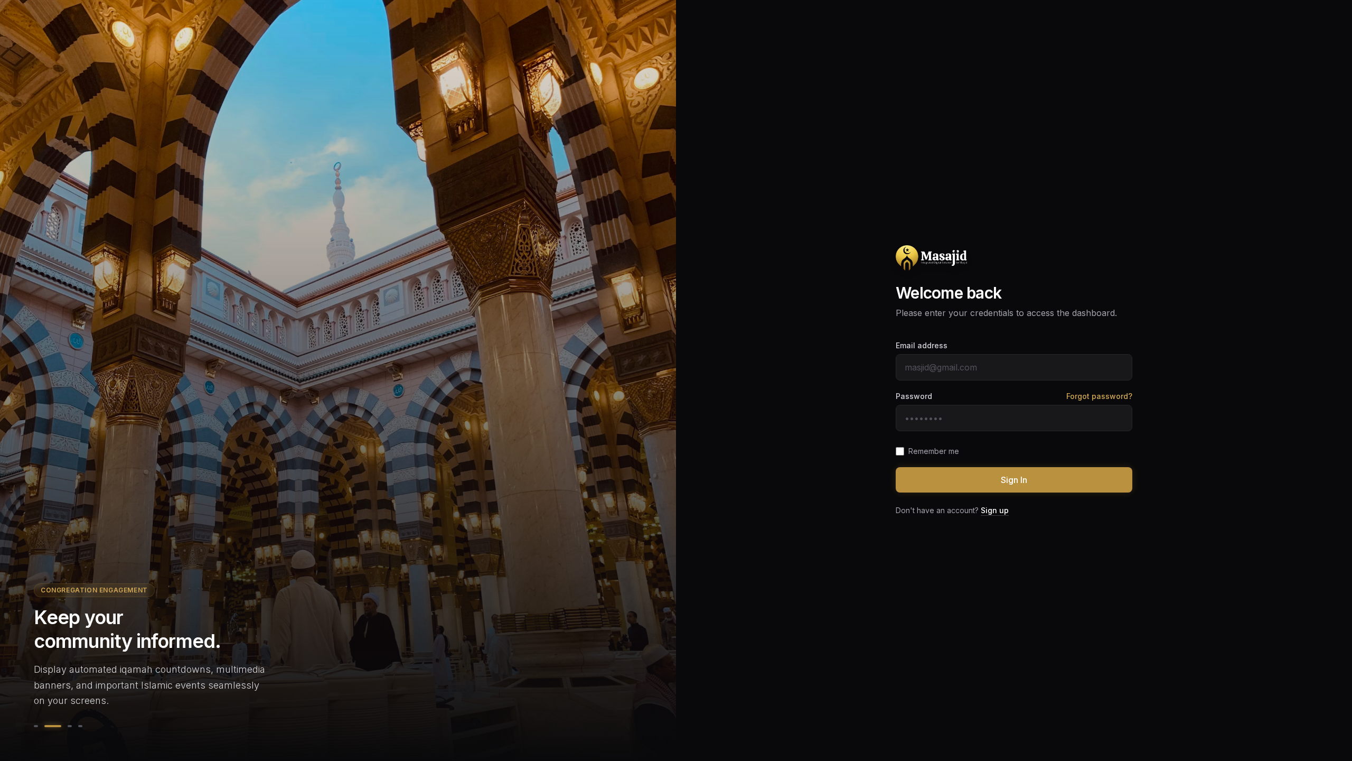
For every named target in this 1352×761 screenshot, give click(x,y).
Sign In (1014, 480)
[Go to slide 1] (36, 726)
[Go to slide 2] (52, 726)
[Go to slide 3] (70, 726)
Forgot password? (1099, 396)
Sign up (995, 510)
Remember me (933, 451)
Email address (921, 345)
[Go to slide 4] (80, 726)
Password (914, 396)
